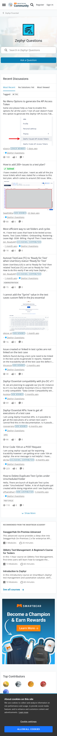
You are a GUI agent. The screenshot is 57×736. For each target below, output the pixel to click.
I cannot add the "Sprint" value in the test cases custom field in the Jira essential (25, 296)
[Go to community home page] (18, 4)
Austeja (6, 394)
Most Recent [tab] (9, 87)
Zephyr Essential (12, 13)
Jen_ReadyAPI (9, 242)
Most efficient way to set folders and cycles (26, 229)
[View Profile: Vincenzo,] (18, 684)
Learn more (23, 712)
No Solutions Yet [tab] (26, 87)
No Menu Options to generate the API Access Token (27, 103)
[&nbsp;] (28, 315)
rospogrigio (8, 426)
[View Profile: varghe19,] (6, 692)
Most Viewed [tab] (43, 87)
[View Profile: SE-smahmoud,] (43, 684)
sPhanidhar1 (9, 492)
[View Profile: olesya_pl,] (31, 684)
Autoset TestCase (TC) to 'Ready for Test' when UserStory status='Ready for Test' (25, 260)
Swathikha (8, 213)
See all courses (12, 589)
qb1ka (6, 459)
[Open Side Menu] (4, 5)
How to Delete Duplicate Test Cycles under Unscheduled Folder (26, 477)
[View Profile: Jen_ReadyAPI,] (6, 684)
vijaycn (6, 148)
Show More (30, 513)
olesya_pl (7, 333)
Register (40, 4)
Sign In (50, 4)
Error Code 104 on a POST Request (22, 447)
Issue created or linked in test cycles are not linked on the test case (27, 351)
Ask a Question (28, 60)
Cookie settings (28, 721)
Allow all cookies (28, 729)
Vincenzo (7, 365)
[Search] (32, 5)
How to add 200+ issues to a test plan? (24, 164)
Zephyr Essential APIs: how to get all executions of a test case (22, 412)
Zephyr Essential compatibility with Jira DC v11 (28, 381)
